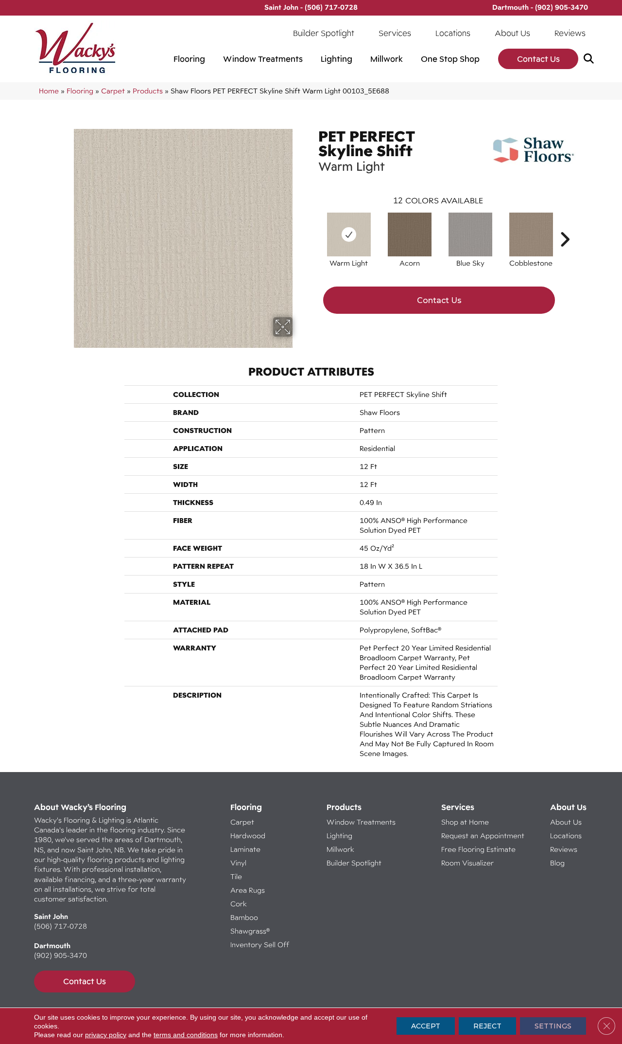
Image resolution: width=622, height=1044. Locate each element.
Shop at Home (465, 822)
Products (148, 91)
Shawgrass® (250, 931)
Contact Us (538, 59)
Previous (313, 225)
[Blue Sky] (470, 234)
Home (49, 91)
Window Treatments (263, 59)
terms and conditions (186, 1035)
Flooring (189, 59)
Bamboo (244, 917)
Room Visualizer (467, 863)
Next (564, 225)
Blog (557, 863)
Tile (236, 876)
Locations (452, 33)
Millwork (386, 59)
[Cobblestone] (531, 234)
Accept (425, 1026)
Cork (238, 904)
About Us (512, 33)
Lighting (336, 59)
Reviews (570, 33)
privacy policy (105, 1035)
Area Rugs (247, 890)
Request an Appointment (482, 835)
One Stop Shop (450, 59)
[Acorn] (409, 234)
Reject (487, 1026)
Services (395, 33)
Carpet (113, 91)
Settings (553, 1026)
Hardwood (247, 835)
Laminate (245, 849)
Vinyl (238, 863)
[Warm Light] (349, 234)
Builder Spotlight (323, 33)
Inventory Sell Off (259, 944)
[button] (591, 59)
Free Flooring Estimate (479, 849)
